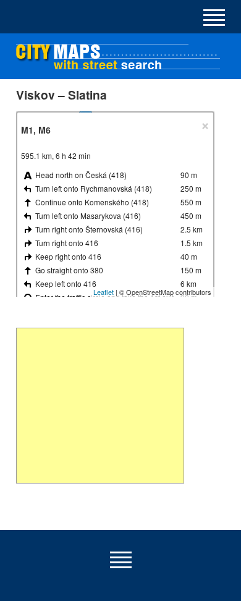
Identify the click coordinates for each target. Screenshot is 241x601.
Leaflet (103, 292)
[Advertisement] (100, 405)
